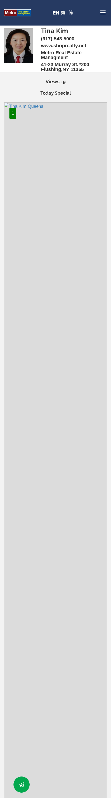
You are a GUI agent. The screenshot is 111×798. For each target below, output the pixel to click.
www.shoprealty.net (63, 45)
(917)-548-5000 (57, 38)
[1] (55, 500)
